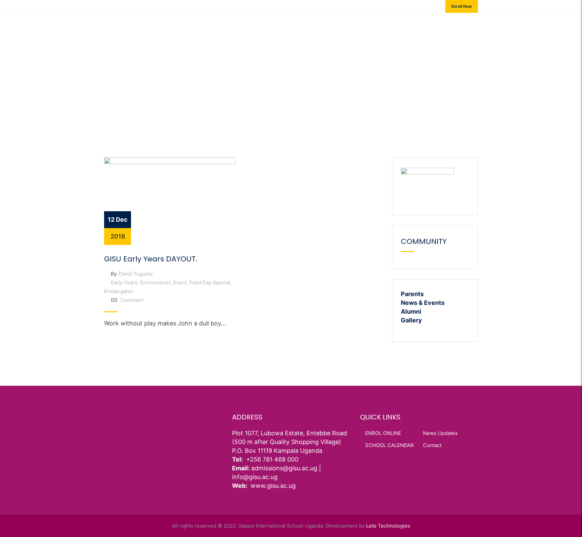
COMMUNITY (395, 28)
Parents (412, 293)
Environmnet (155, 282)
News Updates (440, 433)
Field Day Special (209, 282)
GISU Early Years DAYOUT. (150, 259)
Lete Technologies (388, 526)
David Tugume (136, 274)
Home (201, 28)
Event (180, 282)
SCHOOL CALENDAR (389, 445)
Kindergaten (119, 291)
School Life (352, 28)
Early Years (124, 282)
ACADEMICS (270, 28)
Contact (433, 28)
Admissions (311, 28)
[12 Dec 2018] (169, 200)
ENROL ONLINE (383, 433)
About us (232, 28)
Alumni (411, 311)
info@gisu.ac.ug (184, 6)
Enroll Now (461, 6)
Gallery (411, 320)
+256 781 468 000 (130, 6)
